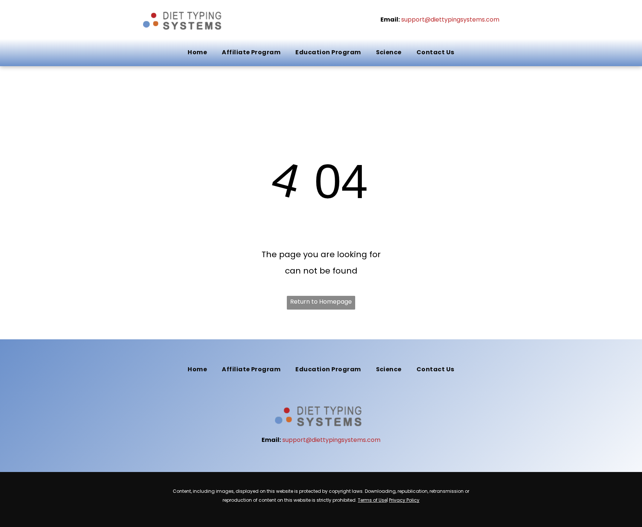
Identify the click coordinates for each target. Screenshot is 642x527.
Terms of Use (372, 500)
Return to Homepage (321, 301)
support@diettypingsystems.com (450, 19)
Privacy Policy (404, 500)
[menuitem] (197, 52)
